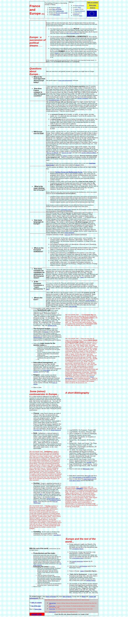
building (77, 9)
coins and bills (73, 306)
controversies (60, 11)
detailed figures (37, 337)
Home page (92, 5)
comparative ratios (65, 209)
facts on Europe (57, 9)
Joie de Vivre (52, 603)
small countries (90, 300)
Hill (47, 371)
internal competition (82, 98)
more (82, 571)
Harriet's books (52, 611)
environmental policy (53, 498)
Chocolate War (37, 430)
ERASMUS (79, 488)
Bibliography (86, 469)
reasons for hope (67, 152)
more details (46, 370)
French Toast (52, 606)
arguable (89, 462)
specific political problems (88, 152)
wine (89, 475)
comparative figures (77, 549)
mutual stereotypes (77, 561)
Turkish (64, 156)
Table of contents (92, 2)
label (47, 289)
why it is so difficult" (52, 152)
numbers (35, 371)
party (40, 494)
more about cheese (74, 480)
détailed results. (52, 325)
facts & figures (67, 596)
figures (80, 15)
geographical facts (54, 100)
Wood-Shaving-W (56, 430)
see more (67, 234)
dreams (58, 7)
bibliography (56, 14)
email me (36, 614)
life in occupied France (73, 33)
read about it (57, 535)
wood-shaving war (89, 479)
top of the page (36, 606)
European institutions (80, 11)
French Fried (52, 608)
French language (69, 232)
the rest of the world (61, 13)
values (79, 7)
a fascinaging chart (77, 558)
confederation (76, 14)
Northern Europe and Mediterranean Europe (68, 172)
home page (37, 609)
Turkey (82, 277)
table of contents (36, 602)
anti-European (83, 566)
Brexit (56, 53)
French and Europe (79, 5)
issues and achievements (65, 80)
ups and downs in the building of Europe (84, 477)
